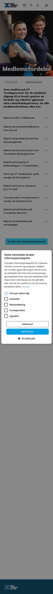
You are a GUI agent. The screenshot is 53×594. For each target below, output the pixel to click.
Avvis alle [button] (27, 324)
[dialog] (26, 297)
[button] (26, 338)
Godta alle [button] (27, 331)
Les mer (26, 286)
